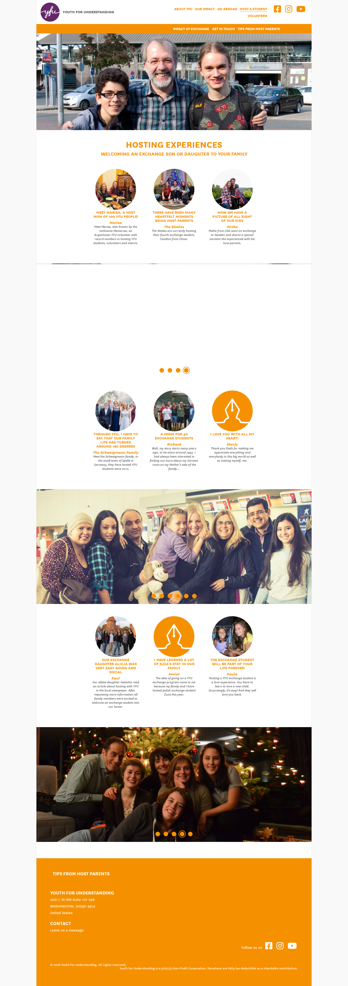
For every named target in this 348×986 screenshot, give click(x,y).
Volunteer (257, 16)
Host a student (253, 9)
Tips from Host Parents (259, 29)
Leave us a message (67, 930)
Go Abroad (227, 9)
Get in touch (223, 29)
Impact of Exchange (191, 29)
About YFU (183, 9)
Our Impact (205, 9)
